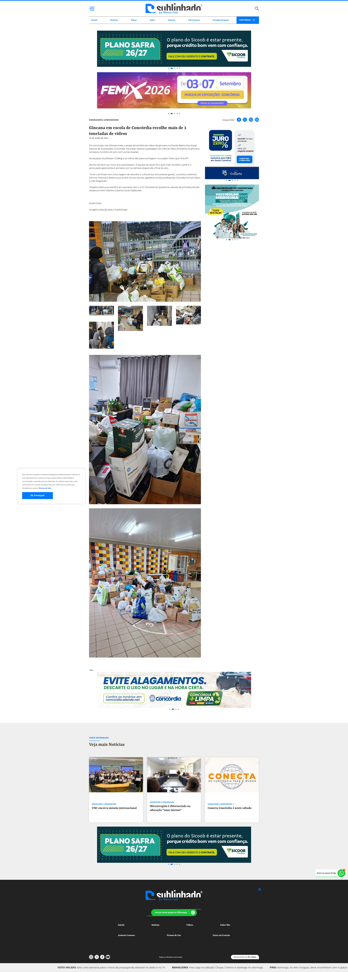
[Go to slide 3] (173, 68)
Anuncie (171, 20)
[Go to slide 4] (176, 68)
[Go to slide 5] (179, 68)
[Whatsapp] (251, 120)
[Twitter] (245, 120)
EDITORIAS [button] (245, 20)
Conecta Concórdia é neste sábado (229, 808)
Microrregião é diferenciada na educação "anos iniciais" (170, 808)
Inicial (94, 20)
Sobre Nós (225, 925)
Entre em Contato (221, 935)
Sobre (152, 20)
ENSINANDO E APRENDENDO (104, 120)
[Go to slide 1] (168, 68)
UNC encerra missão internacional (114, 808)
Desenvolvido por (245, 957)
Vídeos (134, 20)
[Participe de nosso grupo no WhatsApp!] (330, 873)
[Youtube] (108, 957)
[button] (174, 912)
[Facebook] (239, 120)
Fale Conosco (194, 20)
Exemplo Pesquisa (221, 20)
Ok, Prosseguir (37, 495)
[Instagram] (91, 957)
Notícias (114, 20)
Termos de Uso (174, 935)
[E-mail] (257, 120)
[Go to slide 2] (171, 68)
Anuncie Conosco (126, 935)
